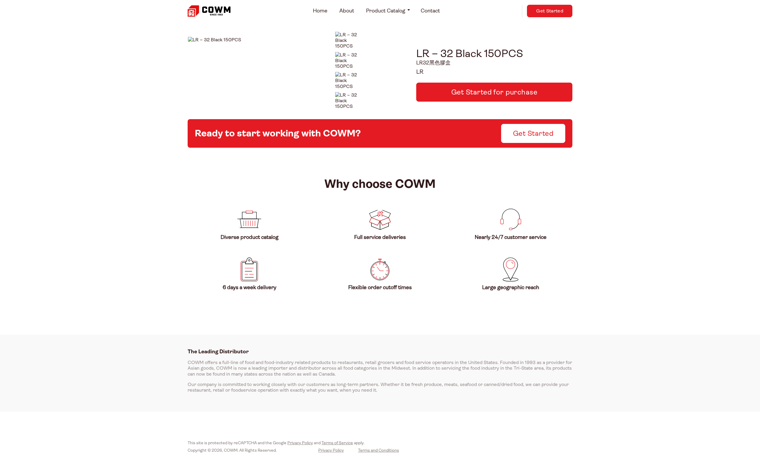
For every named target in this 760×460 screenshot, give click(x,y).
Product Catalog (385, 11)
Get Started (549, 11)
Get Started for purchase (494, 92)
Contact (430, 11)
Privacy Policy (300, 442)
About (346, 11)
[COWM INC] (209, 11)
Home (320, 11)
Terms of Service (337, 442)
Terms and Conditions (378, 450)
